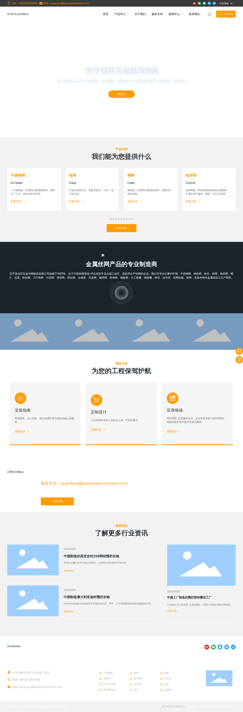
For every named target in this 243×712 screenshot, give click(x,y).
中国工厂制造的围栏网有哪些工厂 (189, 597)
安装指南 (23, 410)
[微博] (194, 3)
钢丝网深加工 (110, 689)
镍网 (72, 175)
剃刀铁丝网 (109, 684)
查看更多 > (22, 431)
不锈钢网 (18, 175)
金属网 (167, 689)
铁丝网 (137, 684)
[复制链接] (214, 3)
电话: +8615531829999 (26, 679)
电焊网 (191, 175)
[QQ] (204, 3)
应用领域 (175, 410)
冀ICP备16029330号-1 (173, 706)
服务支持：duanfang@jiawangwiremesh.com (84, 483)
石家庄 (212, 706)
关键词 (221, 706)
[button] (25, 128)
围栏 (136, 689)
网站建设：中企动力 (198, 706)
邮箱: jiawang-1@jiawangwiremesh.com (37, 687)
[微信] (199, 3)
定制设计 (99, 412)
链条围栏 (138, 678)
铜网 (131, 175)
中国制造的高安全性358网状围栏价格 (91, 556)
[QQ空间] (209, 3)
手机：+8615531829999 (25, 3)
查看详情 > (18, 201)
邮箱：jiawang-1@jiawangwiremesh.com (66, 3)
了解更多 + (124, 99)
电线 (166, 684)
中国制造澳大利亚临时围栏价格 (87, 597)
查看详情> (172, 611)
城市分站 (231, 706)
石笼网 (167, 678)
